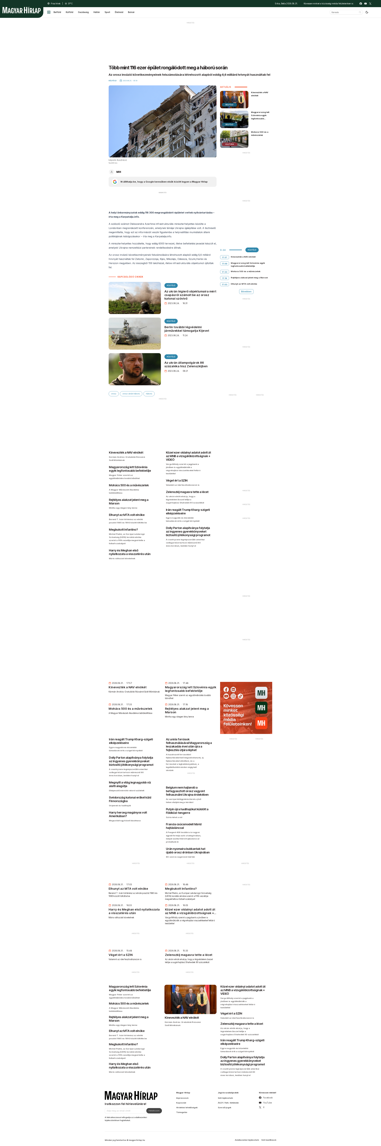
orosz (113, 394)
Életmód (119, 12)
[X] (370, 3)
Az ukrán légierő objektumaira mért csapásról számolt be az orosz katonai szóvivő (190, 295)
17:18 (224, 278)
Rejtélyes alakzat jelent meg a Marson (249, 277)
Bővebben (246, 291)
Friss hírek (55, 3)
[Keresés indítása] (360, 12)
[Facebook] (361, 3)
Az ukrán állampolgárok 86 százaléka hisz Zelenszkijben (186, 364)
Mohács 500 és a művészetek (259, 133)
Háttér (96, 12)
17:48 (224, 263)
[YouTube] (365, 3)
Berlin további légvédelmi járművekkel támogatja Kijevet (186, 328)
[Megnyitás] (48, 12)
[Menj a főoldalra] (22, 10)
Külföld (69, 12)
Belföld (57, 12)
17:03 (224, 284)
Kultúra (229, 144)
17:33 (224, 272)
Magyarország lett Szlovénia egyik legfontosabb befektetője (260, 117)
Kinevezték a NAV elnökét (259, 94)
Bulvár (131, 12)
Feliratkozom (154, 1110)
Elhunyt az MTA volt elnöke (244, 284)
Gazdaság (83, 12)
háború (149, 394)
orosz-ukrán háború (131, 394)
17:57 (224, 257)
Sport (107, 12)
